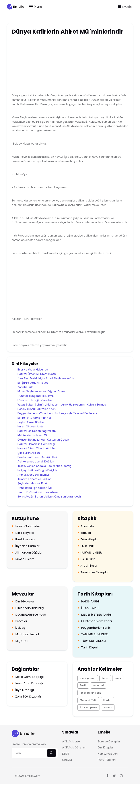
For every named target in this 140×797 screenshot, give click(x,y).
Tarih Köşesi (89, 647)
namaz (108, 707)
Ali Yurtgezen (88, 707)
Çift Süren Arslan (29, 453)
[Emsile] (16, 6)
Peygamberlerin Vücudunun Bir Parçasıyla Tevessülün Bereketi (58, 413)
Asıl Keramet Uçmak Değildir (36, 461)
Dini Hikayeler (24, 533)
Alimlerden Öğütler (29, 552)
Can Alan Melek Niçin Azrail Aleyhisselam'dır (46, 378)
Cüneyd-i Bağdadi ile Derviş (36, 396)
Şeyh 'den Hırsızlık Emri (32, 483)
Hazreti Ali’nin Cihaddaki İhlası (37, 448)
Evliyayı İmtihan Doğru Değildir (37, 470)
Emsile (29, 776)
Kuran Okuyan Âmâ (30, 426)
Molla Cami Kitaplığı (29, 677)
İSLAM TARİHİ (89, 608)
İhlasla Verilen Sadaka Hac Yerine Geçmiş (44, 466)
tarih (105, 678)
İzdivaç (20, 628)
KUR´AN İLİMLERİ (91, 552)
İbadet (107, 700)
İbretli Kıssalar (25, 539)
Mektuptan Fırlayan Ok (33, 435)
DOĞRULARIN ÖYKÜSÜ (30, 615)
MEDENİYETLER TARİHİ (96, 615)
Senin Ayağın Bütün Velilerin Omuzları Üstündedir (49, 496)
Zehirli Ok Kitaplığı (28, 696)
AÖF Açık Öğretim (73, 747)
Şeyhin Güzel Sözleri (31, 422)
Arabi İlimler (89, 566)
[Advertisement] (62, 65)
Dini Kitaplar (105, 747)
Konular (85, 533)
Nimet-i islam (24, 559)
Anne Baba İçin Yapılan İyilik (35, 488)
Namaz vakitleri (108, 754)
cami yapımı (87, 678)
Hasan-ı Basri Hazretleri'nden (37, 409)
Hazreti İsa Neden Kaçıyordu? (37, 431)
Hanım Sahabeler (27, 526)
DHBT (65, 754)
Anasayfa (87, 526)
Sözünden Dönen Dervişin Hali (37, 457)
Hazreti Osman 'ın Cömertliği (36, 444)
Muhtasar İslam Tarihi (96, 621)
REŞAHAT (21, 641)
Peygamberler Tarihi (95, 628)
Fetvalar (21, 621)
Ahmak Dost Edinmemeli (33, 475)
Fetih (83, 685)
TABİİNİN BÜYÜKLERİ (94, 634)
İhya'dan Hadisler (27, 546)
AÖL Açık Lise (71, 741)
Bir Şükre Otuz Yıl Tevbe (33, 383)
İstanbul (98, 685)
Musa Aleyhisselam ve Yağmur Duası (41, 391)
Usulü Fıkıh (87, 559)
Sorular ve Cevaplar (94, 572)
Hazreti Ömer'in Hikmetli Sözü (37, 374)
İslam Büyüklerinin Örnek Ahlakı (38, 492)
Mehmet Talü (88, 700)
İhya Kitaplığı (24, 690)
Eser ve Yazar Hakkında (33, 369)
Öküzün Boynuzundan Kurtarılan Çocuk (43, 439)
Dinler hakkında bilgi (29, 608)
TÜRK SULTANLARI (93, 641)
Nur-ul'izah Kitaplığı (29, 683)
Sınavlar (67, 760)
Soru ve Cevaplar (109, 741)
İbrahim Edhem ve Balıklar (34, 479)
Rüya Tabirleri (107, 760)
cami (118, 678)
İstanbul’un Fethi (91, 692)
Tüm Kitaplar (89, 539)
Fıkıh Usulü (87, 546)
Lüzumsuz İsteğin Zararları (35, 400)
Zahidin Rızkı (25, 387)
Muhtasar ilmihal (27, 634)
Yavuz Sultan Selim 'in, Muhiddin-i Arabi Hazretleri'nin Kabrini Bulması (62, 404)
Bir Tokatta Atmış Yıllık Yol (34, 418)
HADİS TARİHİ (90, 601)
